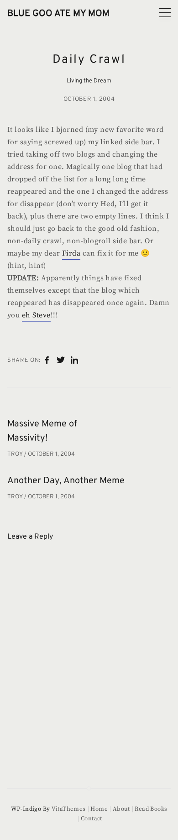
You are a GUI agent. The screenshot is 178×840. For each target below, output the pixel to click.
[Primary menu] (165, 12)
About (121, 809)
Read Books (151, 809)
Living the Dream (89, 81)
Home (99, 809)
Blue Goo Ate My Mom (58, 14)
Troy (15, 454)
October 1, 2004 (89, 99)
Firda (71, 253)
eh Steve (36, 315)
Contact (91, 818)
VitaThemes (69, 809)
